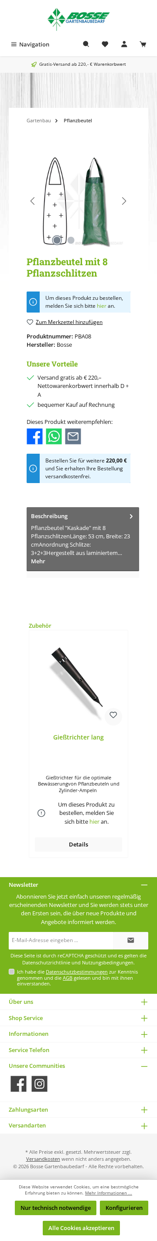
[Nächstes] (123, 201)
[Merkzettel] (105, 44)
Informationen (28, 1034)
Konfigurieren (124, 1208)
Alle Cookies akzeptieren (81, 1228)
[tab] (83, 539)
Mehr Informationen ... (108, 1193)
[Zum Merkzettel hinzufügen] (113, 716)
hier (101, 305)
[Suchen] (86, 44)
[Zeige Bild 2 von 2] (71, 240)
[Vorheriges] (33, 201)
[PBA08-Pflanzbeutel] (78, 201)
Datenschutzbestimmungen (77, 971)
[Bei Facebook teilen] (34, 436)
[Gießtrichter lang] (78, 683)
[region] (78, 201)
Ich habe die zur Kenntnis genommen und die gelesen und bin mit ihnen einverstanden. (77, 977)
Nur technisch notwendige (55, 1208)
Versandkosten (43, 1159)
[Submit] (130, 940)
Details (78, 844)
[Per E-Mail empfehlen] (73, 436)
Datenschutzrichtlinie (46, 963)
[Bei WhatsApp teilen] (54, 436)
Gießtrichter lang (78, 737)
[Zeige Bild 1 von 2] (57, 240)
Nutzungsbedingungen (107, 963)
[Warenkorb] (143, 44)
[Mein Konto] (124, 44)
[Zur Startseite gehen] (78, 18)
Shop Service (26, 1018)
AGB (67, 977)
